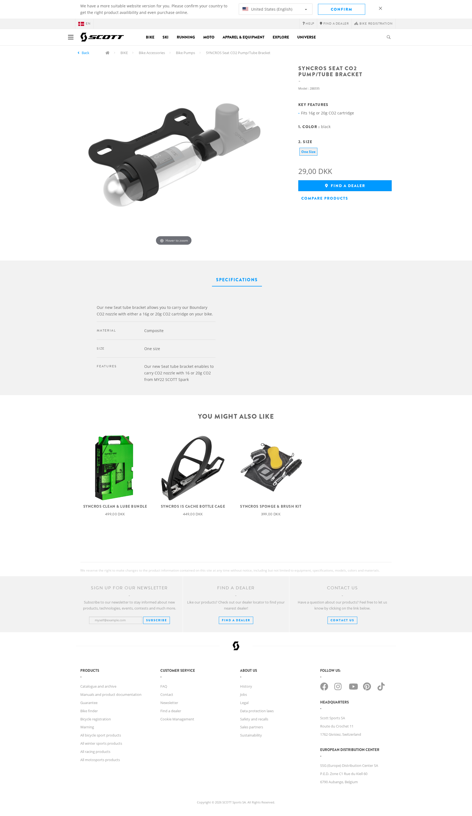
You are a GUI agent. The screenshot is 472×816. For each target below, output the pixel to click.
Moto (208, 37)
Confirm (341, 9)
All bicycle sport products (100, 735)
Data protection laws (257, 710)
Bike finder (89, 710)
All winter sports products (101, 743)
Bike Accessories (152, 52)
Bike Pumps (185, 52)
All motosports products (100, 759)
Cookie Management (177, 719)
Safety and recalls (254, 719)
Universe (306, 37)
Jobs (243, 694)
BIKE (124, 52)
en (88, 23)
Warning (87, 727)
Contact (166, 694)
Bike (150, 37)
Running (186, 37)
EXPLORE (281, 37)
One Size (308, 151)
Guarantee (89, 702)
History (246, 686)
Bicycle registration (95, 719)
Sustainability (251, 735)
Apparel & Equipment (243, 37)
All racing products (95, 751)
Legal (244, 702)
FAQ (163, 686)
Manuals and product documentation (110, 694)
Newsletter (169, 702)
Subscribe (156, 620)
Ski (166, 37)
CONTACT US (342, 620)
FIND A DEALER (236, 620)
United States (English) (271, 9)
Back (85, 52)
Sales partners (251, 727)
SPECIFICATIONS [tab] (237, 280)
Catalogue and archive (98, 686)
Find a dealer (347, 185)
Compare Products (324, 198)
